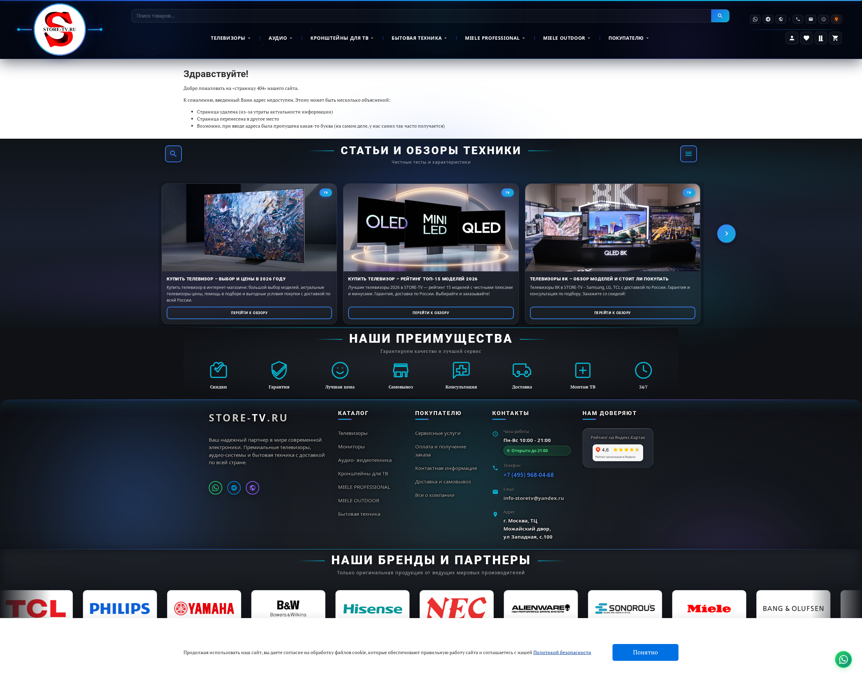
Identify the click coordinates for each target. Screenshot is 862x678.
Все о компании (435, 494)
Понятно (645, 652)
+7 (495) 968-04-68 (528, 475)
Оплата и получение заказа (440, 450)
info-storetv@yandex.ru (533, 498)
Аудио (278, 38)
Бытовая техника (417, 38)
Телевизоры (228, 38)
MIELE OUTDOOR (564, 38)
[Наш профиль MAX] (252, 488)
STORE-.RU (249, 418)
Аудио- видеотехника (365, 459)
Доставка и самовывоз (443, 481)
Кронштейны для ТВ (339, 38)
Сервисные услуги (438, 433)
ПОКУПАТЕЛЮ (626, 38)
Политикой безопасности (562, 652)
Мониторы (351, 446)
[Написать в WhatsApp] (215, 488)
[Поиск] (173, 153)
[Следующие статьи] (726, 233)
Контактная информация (446, 468)
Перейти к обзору (249, 312)
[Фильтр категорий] (688, 153)
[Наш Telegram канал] (234, 488)
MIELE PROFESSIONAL (492, 38)
